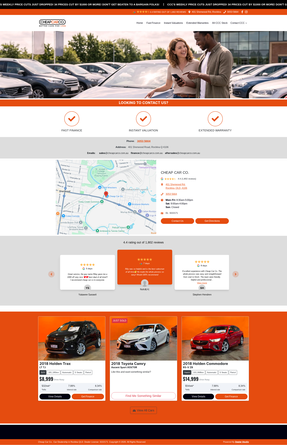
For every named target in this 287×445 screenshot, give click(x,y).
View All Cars (145, 410)
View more (168, 278)
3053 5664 (232, 12)
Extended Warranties (197, 23)
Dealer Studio (242, 442)
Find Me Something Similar (143, 395)
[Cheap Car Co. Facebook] (243, 11)
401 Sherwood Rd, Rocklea (206, 12)
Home (139, 23)
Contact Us (177, 221)
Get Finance (87, 396)
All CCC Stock (220, 23)
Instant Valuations (173, 23)
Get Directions (212, 221)
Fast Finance (153, 23)
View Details (55, 396)
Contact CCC (237, 23)
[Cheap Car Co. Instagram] (247, 11)
